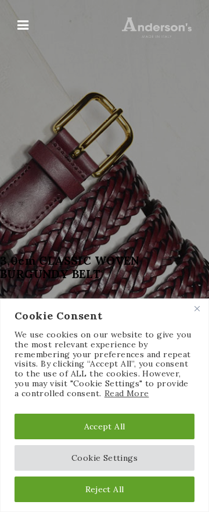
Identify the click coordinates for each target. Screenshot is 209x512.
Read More (127, 393)
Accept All (104, 426)
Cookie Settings (104, 458)
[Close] (197, 308)
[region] (104, 405)
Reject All (104, 489)
